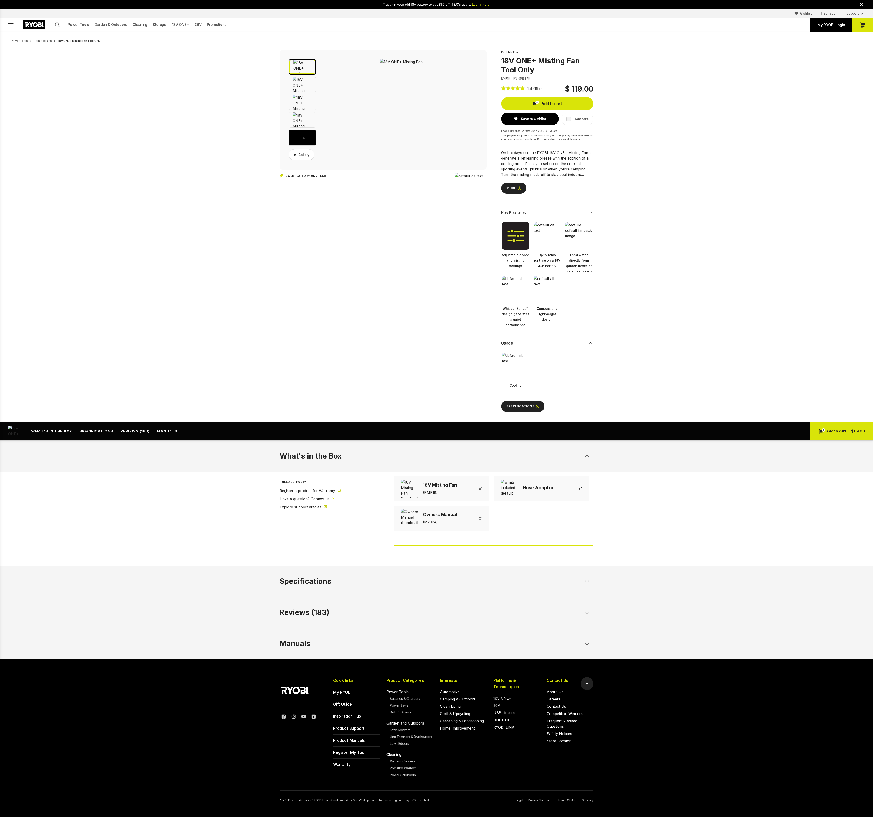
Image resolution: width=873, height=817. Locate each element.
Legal (519, 800)
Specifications (96, 431)
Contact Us (557, 680)
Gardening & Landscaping (462, 721)
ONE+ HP (501, 720)
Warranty (342, 764)
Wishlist (805, 13)
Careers (553, 699)
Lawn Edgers (399, 743)
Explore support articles (301, 507)
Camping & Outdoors (458, 699)
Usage (507, 343)
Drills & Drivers (400, 712)
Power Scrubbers (403, 775)
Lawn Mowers (400, 730)
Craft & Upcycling (455, 713)
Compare (581, 119)
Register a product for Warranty (308, 490)
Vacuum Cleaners (403, 761)
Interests (448, 680)
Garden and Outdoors (405, 723)
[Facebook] (283, 717)
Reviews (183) (135, 431)
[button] (302, 67)
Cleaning (140, 24)
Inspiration (829, 13)
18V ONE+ (180, 24)
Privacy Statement (540, 800)
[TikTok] (313, 717)
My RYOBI (342, 692)
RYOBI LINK (503, 727)
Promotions (216, 24)
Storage (159, 24)
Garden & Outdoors (110, 24)
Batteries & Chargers (405, 698)
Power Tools (78, 24)
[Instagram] (293, 717)
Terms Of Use (567, 800)
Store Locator (559, 741)
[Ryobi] (34, 24)
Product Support (348, 728)
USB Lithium (504, 712)
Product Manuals (349, 740)
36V (198, 24)
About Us (555, 692)
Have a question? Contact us (305, 499)
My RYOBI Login (831, 24)
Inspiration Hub (347, 716)
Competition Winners (565, 713)
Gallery (303, 155)
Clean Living (450, 706)
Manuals (167, 431)
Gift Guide (342, 704)
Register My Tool (349, 752)
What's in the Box (51, 431)
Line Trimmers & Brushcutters (411, 737)
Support (853, 13)
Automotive (450, 692)
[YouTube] (303, 717)
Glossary (587, 800)
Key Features (513, 212)
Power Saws (399, 705)
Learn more (481, 4)
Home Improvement (457, 728)
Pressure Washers (403, 768)
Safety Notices (559, 733)
